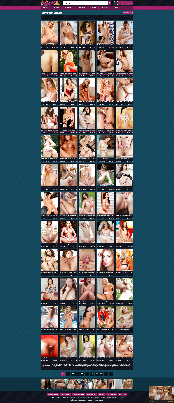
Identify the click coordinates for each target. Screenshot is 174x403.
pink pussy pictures (90, 366)
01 (63, 374)
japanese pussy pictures (48, 366)
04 (77, 374)
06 (87, 374)
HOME (45, 8)
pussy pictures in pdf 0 (58, 365)
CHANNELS (105, 8)
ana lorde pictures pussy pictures (103, 364)
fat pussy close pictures (110, 366)
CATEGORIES (81, 8)
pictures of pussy (67, 365)
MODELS (93, 8)
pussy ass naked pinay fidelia (89, 364)
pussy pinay (71, 364)
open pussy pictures (120, 366)
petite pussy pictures (80, 366)
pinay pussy (65, 364)
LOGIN (121, 3)
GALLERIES (56, 8)
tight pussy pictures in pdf (59, 366)
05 (82, 374)
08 (97, 374)
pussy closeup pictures (71, 366)
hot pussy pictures (76, 365)
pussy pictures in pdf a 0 (48, 365)
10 (106, 374)
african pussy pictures (100, 366)
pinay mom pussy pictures (56, 364)
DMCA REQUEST (91, 394)
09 (101, 374)
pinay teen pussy (78, 364)
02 (68, 374)
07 (92, 374)
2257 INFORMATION (79, 394)
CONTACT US (122, 394)
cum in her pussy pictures (116, 364)
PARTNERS (68, 8)
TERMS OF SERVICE (53, 394)
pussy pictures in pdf (114, 365)
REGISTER (129, 3)
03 (73, 374)
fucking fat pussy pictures (125, 365)
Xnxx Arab (127, 8)
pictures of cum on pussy (92, 365)
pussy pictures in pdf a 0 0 (104, 365)
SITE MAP (101, 394)
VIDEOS (116, 8)
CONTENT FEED (112, 394)
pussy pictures (83, 365)
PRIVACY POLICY (66, 394)
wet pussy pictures (126, 364)
